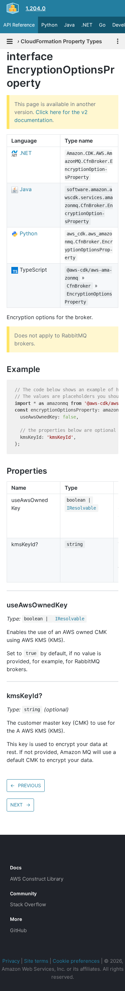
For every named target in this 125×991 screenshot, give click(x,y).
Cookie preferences (76, 961)
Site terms (36, 961)
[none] (3, 56)
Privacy (11, 961)
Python (49, 25)
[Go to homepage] (22, 853)
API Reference (19, 25)
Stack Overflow (28, 904)
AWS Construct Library (36, 879)
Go (102, 25)
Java (69, 25)
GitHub (18, 930)
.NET (86, 25)
